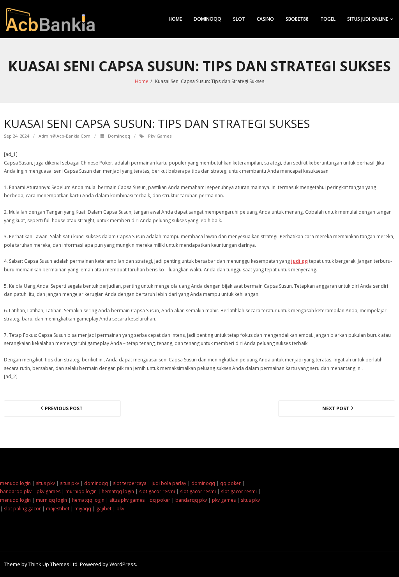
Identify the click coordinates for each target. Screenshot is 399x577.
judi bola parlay (169, 483)
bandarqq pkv (16, 491)
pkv (120, 508)
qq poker (230, 483)
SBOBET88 (297, 19)
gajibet (103, 508)
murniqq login (81, 491)
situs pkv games (127, 500)
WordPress (122, 564)
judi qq (299, 261)
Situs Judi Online (367, 19)
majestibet (57, 508)
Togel (327, 19)
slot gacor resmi (157, 491)
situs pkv (45, 483)
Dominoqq (207, 19)
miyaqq (82, 508)
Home (175, 19)
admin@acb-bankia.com (64, 136)
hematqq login (118, 491)
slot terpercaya (130, 483)
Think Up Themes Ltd (53, 564)
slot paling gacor (22, 508)
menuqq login (15, 483)
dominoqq (96, 483)
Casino (265, 19)
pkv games (159, 136)
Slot (239, 19)
